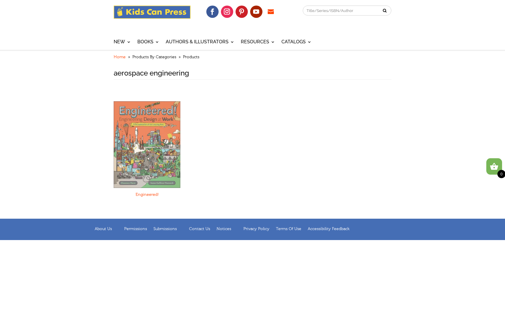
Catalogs (293, 42)
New (119, 42)
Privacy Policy (256, 229)
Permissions (135, 229)
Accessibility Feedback (329, 229)
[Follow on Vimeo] (271, 12)
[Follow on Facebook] (212, 12)
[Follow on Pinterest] (242, 12)
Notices (224, 229)
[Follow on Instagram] (227, 12)
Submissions (165, 229)
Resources (255, 42)
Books (145, 42)
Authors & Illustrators (197, 42)
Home (120, 57)
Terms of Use (288, 229)
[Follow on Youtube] (256, 12)
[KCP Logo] (152, 17)
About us (103, 229)
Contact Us (199, 229)
